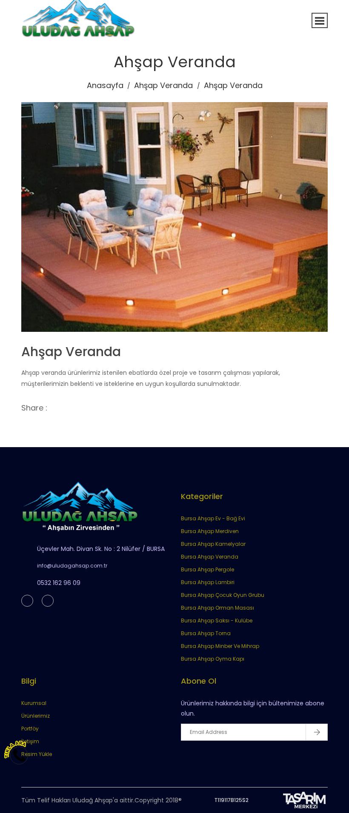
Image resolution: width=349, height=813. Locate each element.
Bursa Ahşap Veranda (209, 556)
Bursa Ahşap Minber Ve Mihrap (220, 646)
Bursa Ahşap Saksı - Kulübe (216, 620)
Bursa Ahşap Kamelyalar (213, 544)
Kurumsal (33, 703)
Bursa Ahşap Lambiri (208, 582)
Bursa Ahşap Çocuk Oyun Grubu (222, 595)
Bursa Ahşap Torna (206, 633)
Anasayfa (105, 85)
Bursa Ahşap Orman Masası (217, 607)
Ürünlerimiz (35, 715)
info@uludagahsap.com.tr (72, 565)
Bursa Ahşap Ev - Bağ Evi (213, 518)
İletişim (30, 741)
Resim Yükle (36, 754)
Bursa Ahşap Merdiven (210, 531)
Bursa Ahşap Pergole (207, 569)
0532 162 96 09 (58, 583)
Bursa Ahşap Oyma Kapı (212, 658)
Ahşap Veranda (163, 85)
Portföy (30, 728)
